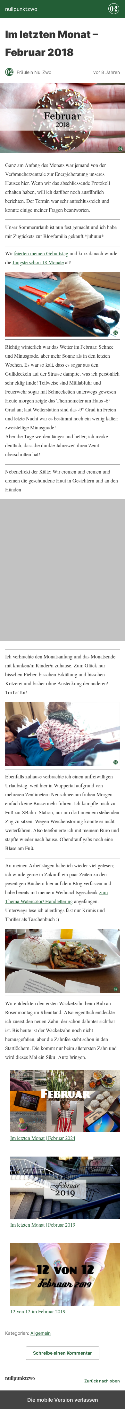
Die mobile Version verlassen (62, 1400)
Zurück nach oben (102, 1381)
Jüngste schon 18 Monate (38, 262)
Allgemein (40, 1333)
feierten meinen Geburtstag (41, 253)
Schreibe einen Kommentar (62, 1353)
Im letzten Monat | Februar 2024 (42, 1137)
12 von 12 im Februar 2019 (37, 1311)
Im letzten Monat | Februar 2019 (42, 1224)
